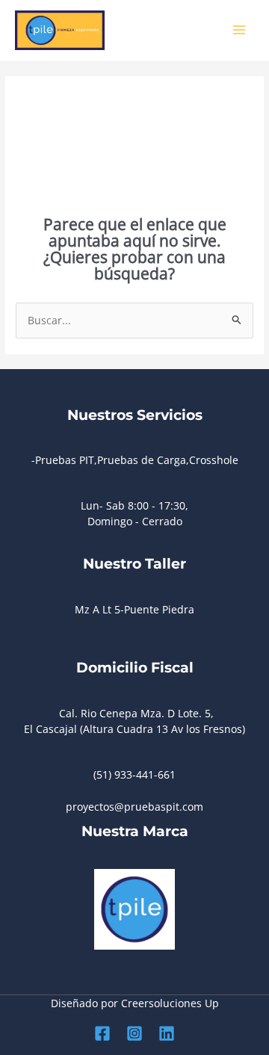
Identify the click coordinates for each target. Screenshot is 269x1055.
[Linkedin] (166, 1033)
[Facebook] (102, 1033)
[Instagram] (134, 1033)
